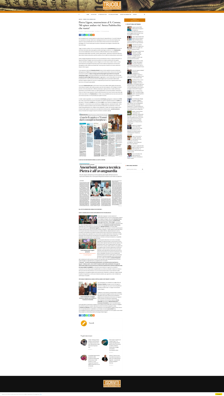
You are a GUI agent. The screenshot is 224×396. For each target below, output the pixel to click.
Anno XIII (80, 19)
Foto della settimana (113, 14)
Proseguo (219, 394)
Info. (41, 394)
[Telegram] (89, 35)
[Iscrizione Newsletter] (112, 383)
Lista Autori (93, 14)
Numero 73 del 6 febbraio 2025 (89, 19)
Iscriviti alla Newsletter (125, 14)
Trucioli (98, 31)
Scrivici (135, 14)
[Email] (91, 35)
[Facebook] (80, 35)
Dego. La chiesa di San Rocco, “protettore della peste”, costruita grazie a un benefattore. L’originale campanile (135, 93)
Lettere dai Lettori (102, 14)
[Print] (94, 35)
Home (88, 14)
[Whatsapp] (87, 35)
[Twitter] (82, 35)
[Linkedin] (84, 35)
